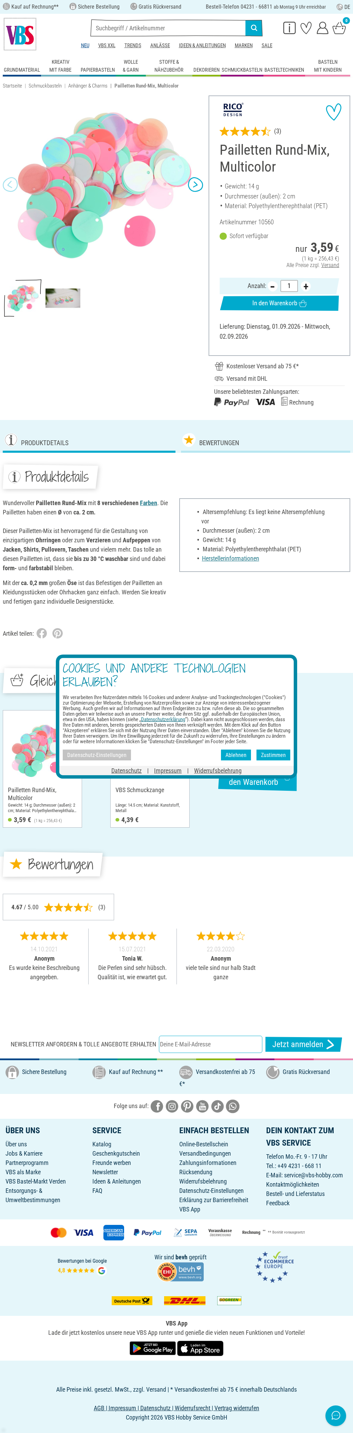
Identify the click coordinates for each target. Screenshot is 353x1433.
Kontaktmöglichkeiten (292, 1184)
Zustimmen (273, 754)
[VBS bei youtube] (202, 1105)
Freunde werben (111, 1162)
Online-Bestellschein (203, 1144)
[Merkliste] (306, 27)
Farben (148, 502)
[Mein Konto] (322, 27)
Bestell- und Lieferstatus (295, 1193)
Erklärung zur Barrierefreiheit (213, 1200)
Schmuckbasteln (45, 86)
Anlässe (160, 45)
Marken (244, 45)
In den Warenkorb (274, 303)
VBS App (189, 1209)
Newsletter (105, 1172)
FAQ (97, 1190)
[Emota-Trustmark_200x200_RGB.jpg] (274, 1266)
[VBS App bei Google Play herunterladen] (153, 1348)
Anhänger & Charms (88, 86)
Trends (132, 45)
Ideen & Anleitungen (202, 45)
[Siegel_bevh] (180, 1271)
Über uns (16, 1144)
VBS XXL (106, 45)
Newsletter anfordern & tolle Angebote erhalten (83, 1044)
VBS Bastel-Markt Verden (36, 1181)
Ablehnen (235, 754)
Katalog (101, 1144)
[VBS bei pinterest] (187, 1105)
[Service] (289, 27)
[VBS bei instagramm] (172, 1105)
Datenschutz (126, 770)
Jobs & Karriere (24, 1153)
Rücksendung (195, 1172)
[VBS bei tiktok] (217, 1105)
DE (347, 7)
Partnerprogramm (27, 1162)
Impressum (168, 770)
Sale (267, 45)
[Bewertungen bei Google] (82, 1266)
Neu (85, 45)
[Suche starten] (254, 28)
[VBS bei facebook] (157, 1105)
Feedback (278, 1203)
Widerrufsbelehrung (203, 1181)
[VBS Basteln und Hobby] (20, 34)
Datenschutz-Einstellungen (211, 1190)
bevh (181, 1257)
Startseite (12, 86)
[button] (10, 184)
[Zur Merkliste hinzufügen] (333, 112)
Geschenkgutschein (116, 1153)
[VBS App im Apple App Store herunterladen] (200, 1348)
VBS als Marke (23, 1172)
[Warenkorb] (339, 27)
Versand (330, 265)
